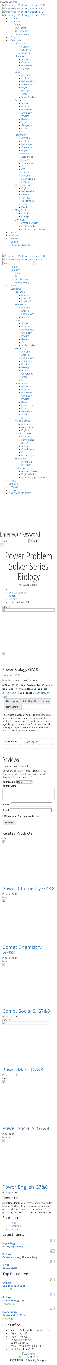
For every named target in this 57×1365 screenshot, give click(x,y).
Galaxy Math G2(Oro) (13, 1315)
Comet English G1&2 (13, 1286)
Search (34, 541)
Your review (10, 786)
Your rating (9, 782)
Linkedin (14, 1229)
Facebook (15, 1226)
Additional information (36, 701)
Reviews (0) (12, 707)
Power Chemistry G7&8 (28, 888)
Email (6, 810)
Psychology (8, 1243)
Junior (12, 596)
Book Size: (8, 689)
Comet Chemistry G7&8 (22, 949)
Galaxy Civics (9, 1268)
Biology (13, 599)
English (6, 1282)
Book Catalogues (17, 592)
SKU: (5, 685)
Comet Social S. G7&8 (26, 1011)
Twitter (13, 1223)
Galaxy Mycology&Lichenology (19, 1257)
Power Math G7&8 (22, 1069)
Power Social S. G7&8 (25, 1128)
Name (7, 804)
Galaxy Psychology (13, 1246)
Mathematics (9, 1312)
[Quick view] (3, 881)
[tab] (13, 701)
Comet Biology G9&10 (14, 1300)
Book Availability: (30, 685)
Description (12, 701)
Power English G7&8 (25, 1187)
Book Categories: (37, 689)
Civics (5, 1265)
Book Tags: (25, 693)
